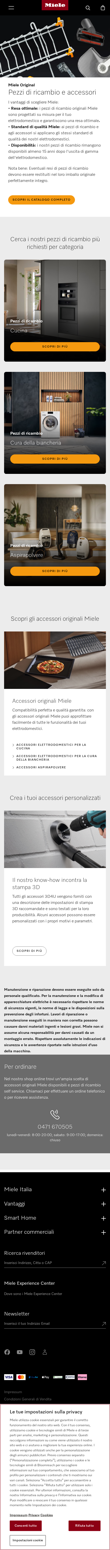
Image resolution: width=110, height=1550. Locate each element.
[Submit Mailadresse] (104, 1324)
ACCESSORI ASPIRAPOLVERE (41, 767)
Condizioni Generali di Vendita (27, 1399)
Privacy (34, 1515)
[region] (55, 1477)
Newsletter (16, 1314)
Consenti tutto (26, 1525)
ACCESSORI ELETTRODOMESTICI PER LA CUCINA (51, 746)
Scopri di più (55, 346)
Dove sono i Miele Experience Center (33, 1294)
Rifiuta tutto (84, 1525)
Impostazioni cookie (28, 1540)
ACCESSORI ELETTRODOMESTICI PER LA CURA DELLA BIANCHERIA (56, 758)
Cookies (46, 1515)
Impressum (13, 1392)
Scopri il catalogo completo (42, 199)
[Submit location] (104, 1263)
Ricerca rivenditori (24, 1253)
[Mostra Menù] (11, 8)
